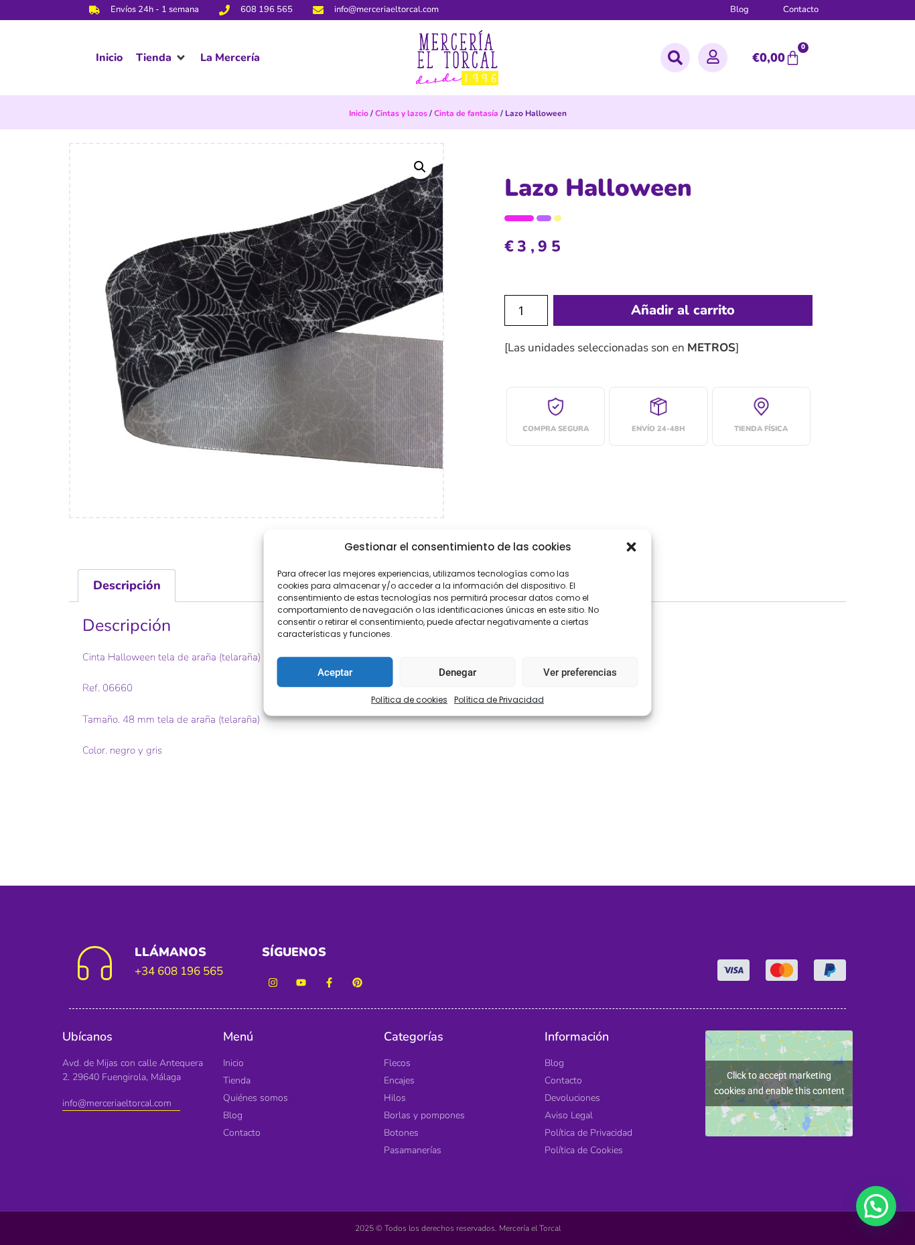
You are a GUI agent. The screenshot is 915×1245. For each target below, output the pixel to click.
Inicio (358, 113)
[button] (631, 547)
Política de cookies (409, 699)
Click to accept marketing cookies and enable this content (779, 1083)
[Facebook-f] (329, 982)
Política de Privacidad (499, 699)
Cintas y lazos (401, 113)
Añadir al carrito (683, 310)
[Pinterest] (357, 982)
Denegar (457, 672)
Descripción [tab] (127, 585)
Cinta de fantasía (466, 113)
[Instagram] (273, 982)
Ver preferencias (580, 672)
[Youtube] (301, 982)
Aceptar (335, 672)
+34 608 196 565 (179, 971)
